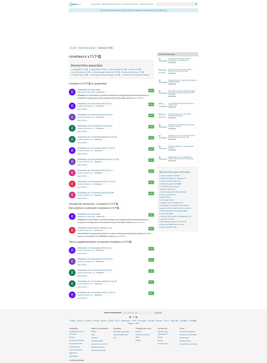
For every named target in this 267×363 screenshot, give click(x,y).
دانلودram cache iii (167, 219)
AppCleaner (73, 356)
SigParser (73, 353)
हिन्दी (137, 323)
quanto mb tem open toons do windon (176, 208)
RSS (114, 338)
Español (88, 321)
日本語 (110, 321)
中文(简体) (183, 321)
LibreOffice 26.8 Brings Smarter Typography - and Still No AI (179, 59)
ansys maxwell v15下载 (118, 69)
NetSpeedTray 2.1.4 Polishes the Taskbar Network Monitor (182, 81)
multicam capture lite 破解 (171, 184)
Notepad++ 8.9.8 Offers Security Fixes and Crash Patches (181, 125)
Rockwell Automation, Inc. (86, 106)
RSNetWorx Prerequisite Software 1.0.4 (95, 228)
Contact (94, 338)
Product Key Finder (76, 340)
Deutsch (80, 321)
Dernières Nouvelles (146, 4)
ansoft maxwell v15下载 (81, 72)
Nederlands (125, 321)
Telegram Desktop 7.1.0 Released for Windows (181, 147)
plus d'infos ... (139, 98)
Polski (134, 321)
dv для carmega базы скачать (172, 224)
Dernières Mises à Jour (130, 4)
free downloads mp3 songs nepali (174, 211)
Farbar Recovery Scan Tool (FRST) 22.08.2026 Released (179, 115)
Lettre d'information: (113, 312)
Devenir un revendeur (188, 334)
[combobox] (175, 4)
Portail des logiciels (187, 331)
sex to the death (167, 213)
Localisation (184, 338)
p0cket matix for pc (168, 189)
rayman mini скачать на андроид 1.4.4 (176, 216)
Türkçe (166, 321)
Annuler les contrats (99, 344)
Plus (151, 90)
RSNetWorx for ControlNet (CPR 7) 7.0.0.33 (96, 148)
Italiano (104, 321)
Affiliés (138, 340)
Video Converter (75, 350)
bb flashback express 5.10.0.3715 (173, 221)
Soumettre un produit (188, 344)
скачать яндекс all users (170, 175)
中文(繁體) (193, 321)
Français (96, 321)
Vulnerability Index (120, 334)
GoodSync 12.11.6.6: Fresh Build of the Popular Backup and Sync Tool (181, 136)
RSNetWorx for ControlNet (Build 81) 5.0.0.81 (97, 137)
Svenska (159, 321)
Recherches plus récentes (174, 172)
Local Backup (74, 347)
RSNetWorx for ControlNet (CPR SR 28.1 (95, 126)
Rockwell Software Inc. (85, 230)
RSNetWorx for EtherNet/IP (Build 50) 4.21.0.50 (98, 159)
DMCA (93, 331)
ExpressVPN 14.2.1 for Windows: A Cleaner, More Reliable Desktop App (180, 157)
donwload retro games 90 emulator (175, 205)
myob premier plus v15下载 (133, 72)
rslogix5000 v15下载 (80, 69)
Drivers (72, 337)
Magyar (131, 323)
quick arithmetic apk (169, 227)
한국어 (117, 321)
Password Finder (75, 343)
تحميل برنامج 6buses (168, 194)
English (73, 321)
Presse (160, 337)
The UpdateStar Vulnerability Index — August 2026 (181, 104)
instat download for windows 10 (173, 178)
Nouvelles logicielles (121, 331)
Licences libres (185, 341)
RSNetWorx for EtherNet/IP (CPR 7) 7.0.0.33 (97, 181)
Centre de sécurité (98, 350)
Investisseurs (163, 343)
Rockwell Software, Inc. (85, 139)
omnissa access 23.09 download (173, 192)
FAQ (93, 334)
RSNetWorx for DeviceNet (89, 89)
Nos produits (96, 4)
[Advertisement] (133, 29)
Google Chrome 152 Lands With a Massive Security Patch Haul (179, 70)
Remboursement (98, 347)
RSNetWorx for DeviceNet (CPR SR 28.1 (95, 103)
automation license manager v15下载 (105, 75)
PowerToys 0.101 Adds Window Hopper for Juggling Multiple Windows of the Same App (181, 92)
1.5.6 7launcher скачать (170, 186)
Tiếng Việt (174, 321)
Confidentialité (97, 341)
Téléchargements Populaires (111, 4)
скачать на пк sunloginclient (172, 203)
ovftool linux (165, 197)
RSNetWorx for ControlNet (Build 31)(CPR (96, 192)
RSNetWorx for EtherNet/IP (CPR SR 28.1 (95, 114)
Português (142, 321)
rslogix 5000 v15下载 (98, 69)
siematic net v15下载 (80, 75)
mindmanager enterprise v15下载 (106, 72)
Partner (138, 331)
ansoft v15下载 (135, 69)
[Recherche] (196, 4)
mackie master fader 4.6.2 (171, 181)
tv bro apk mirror (167, 200)
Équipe (160, 340)
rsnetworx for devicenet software (136, 75)
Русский (151, 321)
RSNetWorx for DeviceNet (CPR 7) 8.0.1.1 (95, 170)
